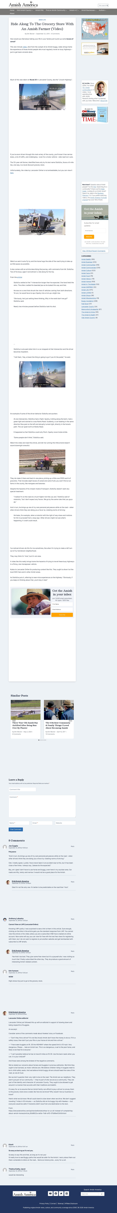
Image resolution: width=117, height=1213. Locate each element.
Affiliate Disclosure (71, 1203)
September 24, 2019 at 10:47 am (18, 1146)
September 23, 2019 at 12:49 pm (21, 883)
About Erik (103, 101)
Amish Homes (86, 281)
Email (35, 823)
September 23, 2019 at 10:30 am (18, 848)
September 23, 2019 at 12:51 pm (21, 952)
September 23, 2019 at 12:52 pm (18, 973)
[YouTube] (50, 1193)
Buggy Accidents (87, 301)
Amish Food (85, 276)
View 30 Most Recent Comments (93, 251)
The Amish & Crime (88, 312)
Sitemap (60, 1203)
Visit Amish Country (88, 318)
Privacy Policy (44, 1203)
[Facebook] (55, 1193)
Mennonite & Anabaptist (89, 309)
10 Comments (50, 734)
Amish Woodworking (88, 298)
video (25, 47)
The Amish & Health (88, 315)
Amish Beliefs (86, 259)
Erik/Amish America (20, 881)
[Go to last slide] (14, 719)
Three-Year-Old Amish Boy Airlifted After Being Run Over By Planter (25, 725)
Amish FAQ (39, 10)
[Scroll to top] (112, 1206)
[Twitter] (61, 1193)
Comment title (15, 789)
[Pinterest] (66, 1193)
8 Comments (55, 34)
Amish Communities (88, 265)
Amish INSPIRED (87, 287)
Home (12, 10)
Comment (14, 797)
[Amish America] (23, 4)
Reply (72, 846)
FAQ (94, 187)
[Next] (70, 719)
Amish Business (86, 262)
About (12, 13)
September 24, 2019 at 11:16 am (18, 1171)
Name (12, 823)
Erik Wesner (31, 34)
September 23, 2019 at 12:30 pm (18, 920)
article (19, 277)
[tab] (38, 740)
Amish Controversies (88, 268)
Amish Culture (86, 270)
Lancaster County (87, 306)
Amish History (86, 279)
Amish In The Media (88, 284)
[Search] (102, 1194)
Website (59, 823)
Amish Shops (86, 295)
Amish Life (42, 20)
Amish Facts (85, 273)
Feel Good (84, 304)
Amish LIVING (86, 293)
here (11, 173)
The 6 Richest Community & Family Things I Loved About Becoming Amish (58, 725)
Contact (53, 1203)
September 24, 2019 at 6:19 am (18, 1014)
